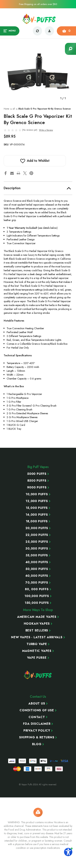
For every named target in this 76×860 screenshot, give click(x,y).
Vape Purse (37, 658)
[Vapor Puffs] (38, 675)
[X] (25, 173)
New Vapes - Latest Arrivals (37, 637)
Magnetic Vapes (36, 651)
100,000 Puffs (37, 596)
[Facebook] (5, 173)
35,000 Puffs (37, 555)
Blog (36, 744)
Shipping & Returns (36, 737)
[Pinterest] (31, 173)
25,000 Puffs (36, 542)
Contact (37, 717)
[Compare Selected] (37, 31)
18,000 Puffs (37, 521)
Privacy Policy (36, 731)
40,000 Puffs (36, 562)
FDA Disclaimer (36, 724)
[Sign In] (49, 31)
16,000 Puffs (37, 515)
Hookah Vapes (37, 624)
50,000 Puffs (36, 569)
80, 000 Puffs (37, 589)
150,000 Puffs (37, 603)
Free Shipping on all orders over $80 (38, 4)
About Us (36, 704)
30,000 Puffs (36, 549)
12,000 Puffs (37, 501)
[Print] (18, 173)
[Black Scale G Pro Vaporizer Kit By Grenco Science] (38, 71)
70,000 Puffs (36, 583)
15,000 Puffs (37, 508)
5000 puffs (36, 474)
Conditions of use (37, 710)
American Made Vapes (36, 617)
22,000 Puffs (36, 535)
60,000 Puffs (36, 576)
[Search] (70, 49)
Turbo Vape (37, 644)
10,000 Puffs (37, 494)
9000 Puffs (37, 487)
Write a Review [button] (46, 130)
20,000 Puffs (36, 528)
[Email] (12, 173)
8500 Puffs (36, 481)
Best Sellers (36, 630)
